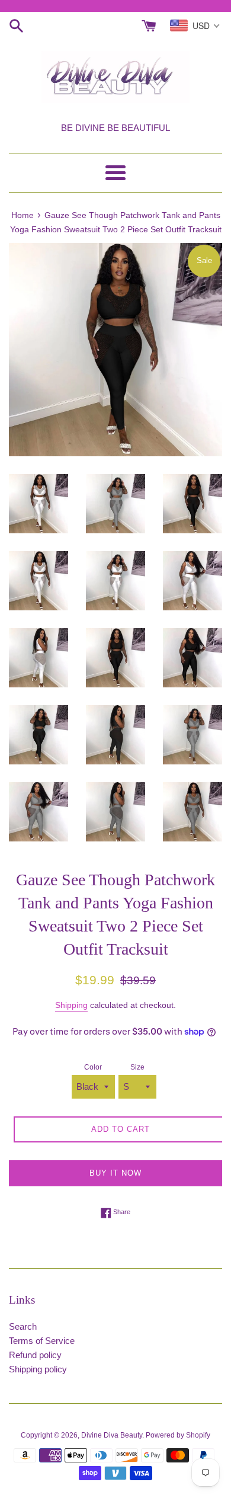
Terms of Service (42, 1341)
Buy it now (115, 1173)
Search (23, 1326)
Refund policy (35, 1355)
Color (93, 1067)
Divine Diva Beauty (111, 1435)
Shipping (71, 1005)
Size (137, 1067)
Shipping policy (38, 1369)
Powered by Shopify (178, 1435)
